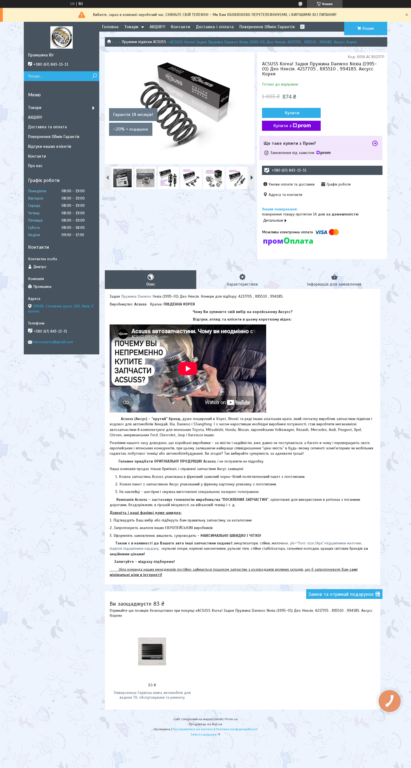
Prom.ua (231, 719)
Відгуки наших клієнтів (49, 146)
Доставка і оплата (215, 27)
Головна (110, 27)
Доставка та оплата (47, 126)
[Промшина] (61, 37)
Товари (131, 27)
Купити (292, 113)
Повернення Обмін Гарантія (267, 27)
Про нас (35, 165)
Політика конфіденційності (237, 729)
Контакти (180, 27)
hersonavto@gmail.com (53, 342)
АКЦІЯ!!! (157, 27)
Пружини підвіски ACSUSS (144, 41)
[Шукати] (94, 76)
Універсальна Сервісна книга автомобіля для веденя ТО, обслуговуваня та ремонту (152, 695)
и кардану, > (152, 548)
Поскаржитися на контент (193, 729)
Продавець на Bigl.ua (205, 724)
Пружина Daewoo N (138, 296)
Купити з (282, 126)
